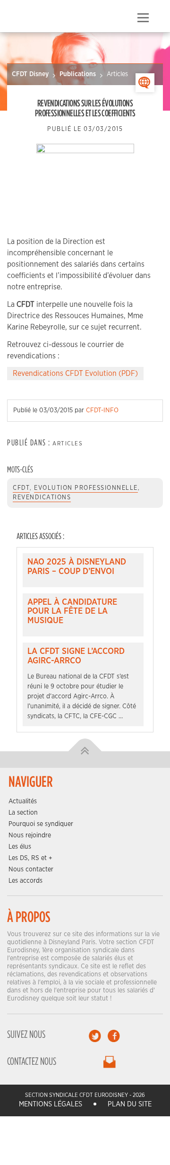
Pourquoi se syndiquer (40, 824)
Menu (143, 18)
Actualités (22, 801)
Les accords (25, 881)
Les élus (19, 846)
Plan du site (130, 1104)
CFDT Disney (30, 74)
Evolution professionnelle (86, 488)
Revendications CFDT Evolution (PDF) (75, 373)
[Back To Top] (85, 751)
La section (23, 812)
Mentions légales (50, 1104)
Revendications (42, 498)
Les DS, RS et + (30, 858)
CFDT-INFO (102, 410)
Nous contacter (30, 869)
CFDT (21, 488)
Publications (78, 74)
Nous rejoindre (29, 835)
